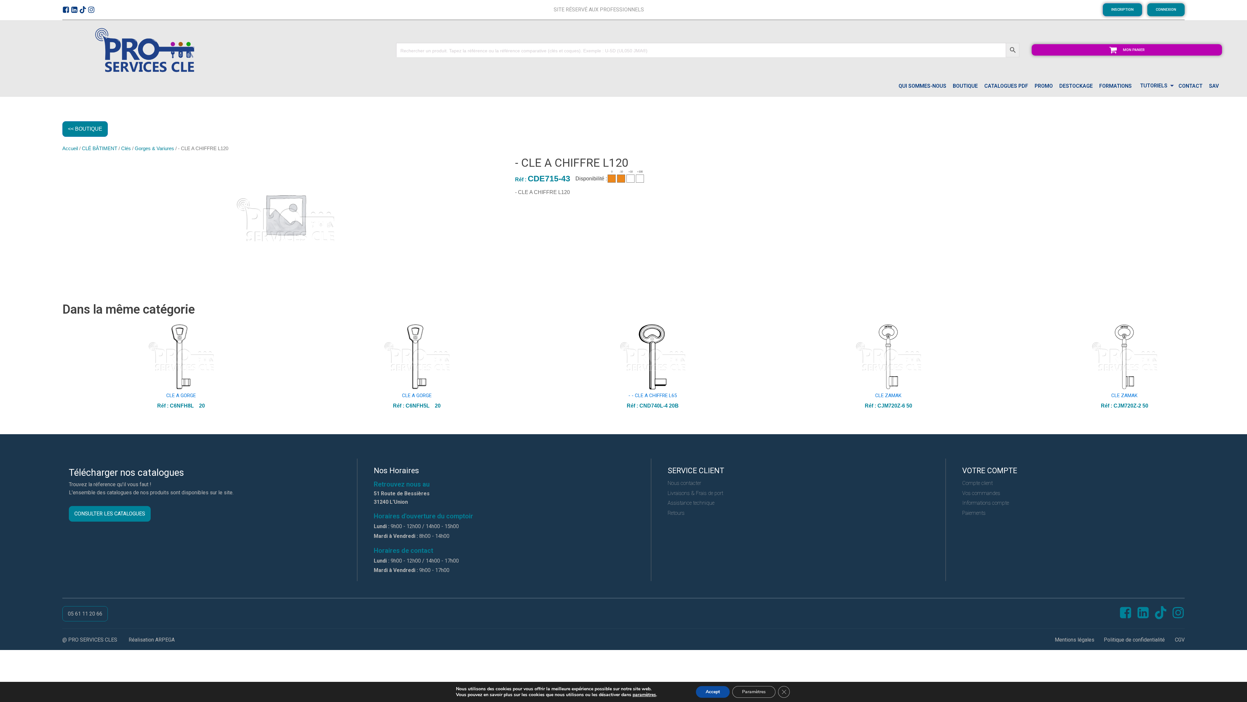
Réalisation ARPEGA (152, 640)
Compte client (977, 483)
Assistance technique (691, 503)
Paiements (974, 513)
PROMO (1044, 86)
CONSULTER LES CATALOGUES (109, 514)
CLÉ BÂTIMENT (99, 148)
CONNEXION (1166, 9)
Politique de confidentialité (1134, 640)
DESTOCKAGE (1076, 86)
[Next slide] (1179, 367)
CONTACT (1190, 86)
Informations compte (985, 503)
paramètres (644, 695)
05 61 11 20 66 (85, 614)
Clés (126, 148)
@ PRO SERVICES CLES (89, 640)
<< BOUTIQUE (85, 129)
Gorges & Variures (154, 148)
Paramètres (754, 692)
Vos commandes (981, 493)
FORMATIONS (1115, 86)
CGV (1180, 640)
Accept (713, 692)
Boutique (965, 86)
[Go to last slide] (67, 367)
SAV (1214, 86)
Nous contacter (684, 483)
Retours (676, 513)
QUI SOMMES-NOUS (922, 86)
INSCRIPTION (1122, 9)
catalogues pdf (1006, 86)
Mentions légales (1074, 640)
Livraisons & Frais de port (695, 493)
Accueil (70, 148)
